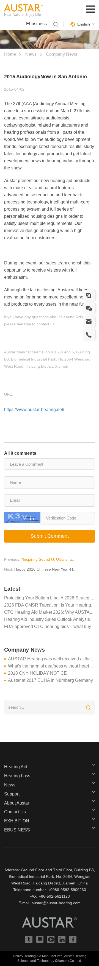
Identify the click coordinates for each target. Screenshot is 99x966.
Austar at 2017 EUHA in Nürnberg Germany (50, 680)
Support (12, 794)
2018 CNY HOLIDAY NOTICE (37, 673)
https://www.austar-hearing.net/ (34, 409)
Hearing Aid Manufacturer (43, 956)
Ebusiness (36, 23)
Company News (61, 54)
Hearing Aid (15, 766)
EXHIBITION (16, 821)
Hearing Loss (17, 776)
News (31, 54)
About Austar (16, 803)
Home (10, 54)
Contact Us (15, 811)
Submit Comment (50, 536)
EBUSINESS (17, 830)
